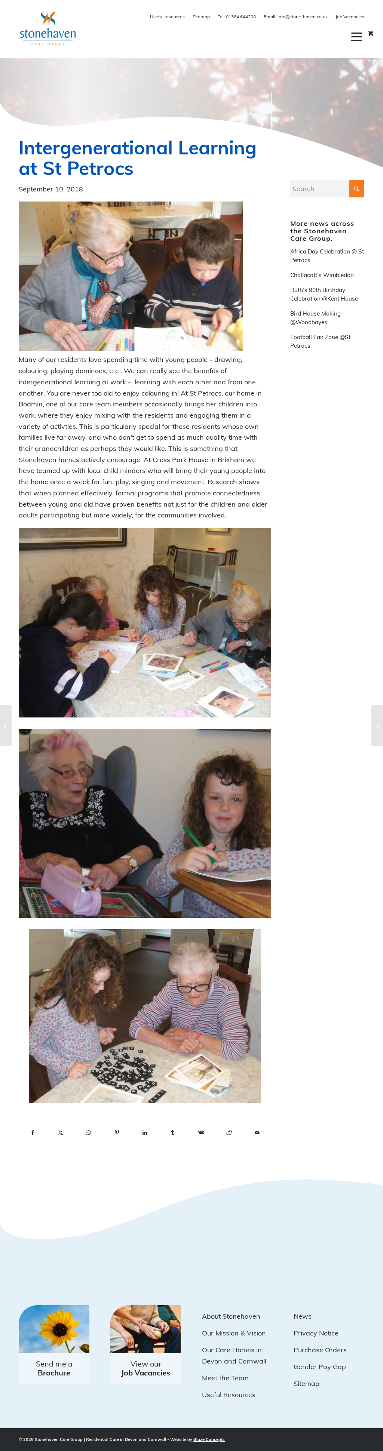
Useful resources (167, 16)
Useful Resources (228, 1394)
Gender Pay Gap (320, 1366)
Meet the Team (225, 1378)
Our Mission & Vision (234, 1333)
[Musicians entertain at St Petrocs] (6, 725)
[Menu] (357, 36)
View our (145, 1368)
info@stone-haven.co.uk (296, 16)
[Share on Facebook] (33, 1133)
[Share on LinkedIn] (145, 1133)
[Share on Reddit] (229, 1133)
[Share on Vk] (201, 1133)
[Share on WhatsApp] (89, 1133)
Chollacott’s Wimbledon (322, 275)
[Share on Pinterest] (117, 1133)
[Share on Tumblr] (173, 1133)
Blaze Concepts (209, 1439)
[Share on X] (61, 1133)
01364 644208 (237, 16)
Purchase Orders (320, 1350)
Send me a (54, 1368)
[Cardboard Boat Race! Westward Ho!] (377, 725)
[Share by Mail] (257, 1133)
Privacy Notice (316, 1333)
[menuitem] (357, 36)
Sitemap (201, 16)
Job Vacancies (349, 16)
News (303, 1316)
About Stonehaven (231, 1316)
